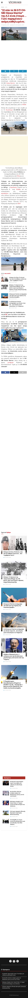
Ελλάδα (18, 189)
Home (2, 7)
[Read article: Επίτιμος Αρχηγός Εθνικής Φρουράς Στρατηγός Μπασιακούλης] (6, 813)
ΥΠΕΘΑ (24, 104)
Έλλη (18, 176)
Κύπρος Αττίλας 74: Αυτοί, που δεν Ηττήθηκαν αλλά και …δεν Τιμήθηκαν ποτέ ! (17, 279)
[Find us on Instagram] (17, 961)
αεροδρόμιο (4, 193)
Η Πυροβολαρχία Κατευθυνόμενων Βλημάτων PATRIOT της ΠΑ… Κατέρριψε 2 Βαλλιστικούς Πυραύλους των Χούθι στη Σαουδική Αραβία (13, 684)
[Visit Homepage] (15, 2)
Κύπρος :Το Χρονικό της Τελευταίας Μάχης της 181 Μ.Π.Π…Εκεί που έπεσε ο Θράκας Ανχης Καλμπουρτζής (17, 287)
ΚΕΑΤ (19, 203)
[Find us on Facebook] (10, 961)
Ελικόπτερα (9, 110)
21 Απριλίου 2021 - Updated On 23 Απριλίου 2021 (12, 25)
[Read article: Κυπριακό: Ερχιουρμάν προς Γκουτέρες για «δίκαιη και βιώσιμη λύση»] (6, 783)
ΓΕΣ (6, 314)
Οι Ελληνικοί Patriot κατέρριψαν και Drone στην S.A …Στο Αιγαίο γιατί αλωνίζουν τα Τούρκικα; (17, 304)
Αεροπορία (13, 187)
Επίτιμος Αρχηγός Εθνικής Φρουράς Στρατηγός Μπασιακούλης (17, 813)
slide (6, 7)
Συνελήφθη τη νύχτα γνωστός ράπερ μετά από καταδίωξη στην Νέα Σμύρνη (17, 822)
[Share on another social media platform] (23, 71)
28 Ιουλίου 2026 (13, 282)
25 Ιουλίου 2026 (13, 298)
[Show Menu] (2, 2)
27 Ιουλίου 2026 (13, 291)
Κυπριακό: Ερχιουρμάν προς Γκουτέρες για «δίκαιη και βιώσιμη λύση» (16, 784)
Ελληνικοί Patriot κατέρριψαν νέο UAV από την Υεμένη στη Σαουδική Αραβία (18, 295)
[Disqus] (14, 714)
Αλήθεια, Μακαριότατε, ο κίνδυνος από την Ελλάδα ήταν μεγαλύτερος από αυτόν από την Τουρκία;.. (14, 656)
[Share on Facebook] (5, 71)
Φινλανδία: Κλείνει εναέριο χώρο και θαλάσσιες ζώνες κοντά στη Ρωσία (17, 794)
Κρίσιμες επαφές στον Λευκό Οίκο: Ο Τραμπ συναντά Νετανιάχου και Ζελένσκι (17, 804)
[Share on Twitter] (14, 71)
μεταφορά (10, 362)
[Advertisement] (14, 55)
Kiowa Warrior (10, 83)
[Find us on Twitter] (14, 961)
